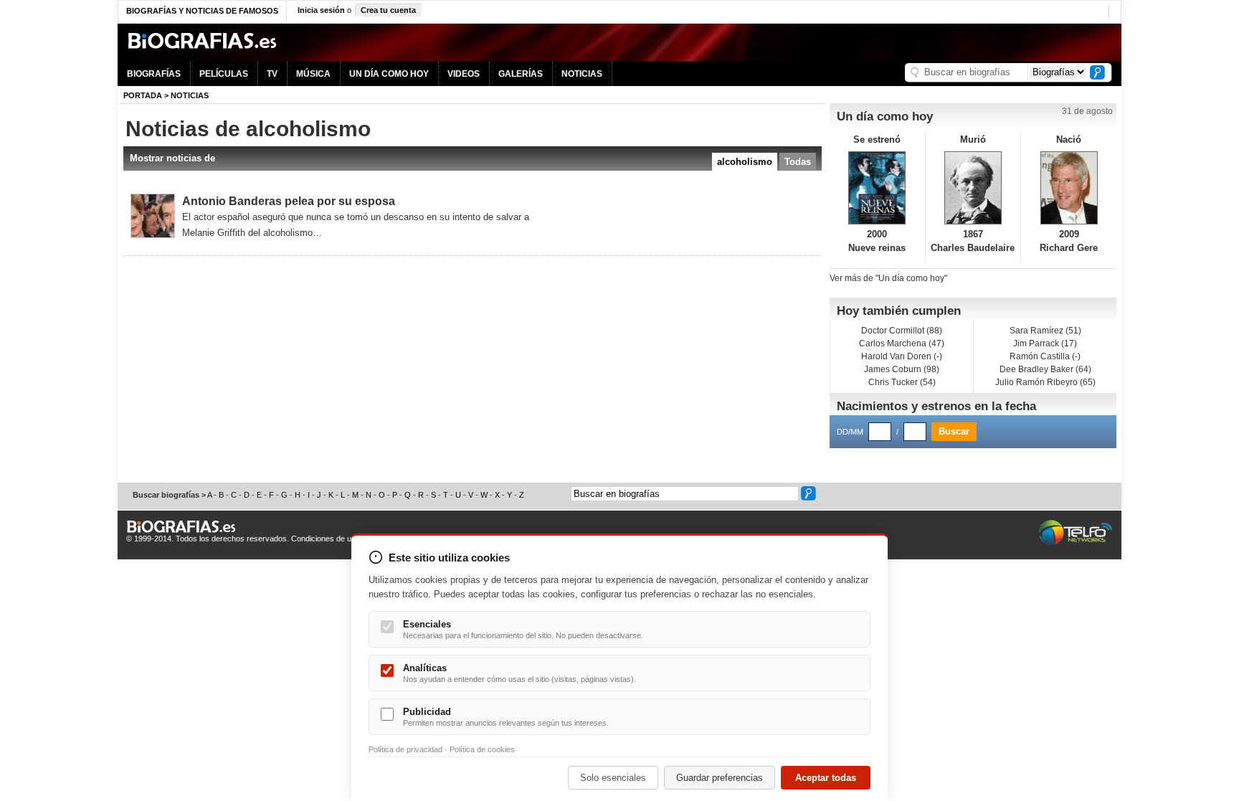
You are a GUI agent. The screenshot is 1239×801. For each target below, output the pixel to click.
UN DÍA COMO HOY (389, 74)
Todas (797, 161)
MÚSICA (313, 74)
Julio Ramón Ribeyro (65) (1045, 382)
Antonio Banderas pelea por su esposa (288, 201)
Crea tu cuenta (388, 10)
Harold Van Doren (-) (901, 356)
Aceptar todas (825, 777)
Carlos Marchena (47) (901, 343)
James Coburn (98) (901, 369)
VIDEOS (463, 74)
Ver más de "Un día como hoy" (888, 278)
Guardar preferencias (719, 777)
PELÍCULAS (223, 74)
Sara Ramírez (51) (1045, 331)
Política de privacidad (405, 749)
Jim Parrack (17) (1045, 343)
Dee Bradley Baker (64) (1045, 369)
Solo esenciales (613, 777)
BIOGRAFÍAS (154, 74)
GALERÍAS (520, 74)
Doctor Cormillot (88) (901, 331)
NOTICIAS (581, 74)
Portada (142, 95)
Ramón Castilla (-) (1045, 356)
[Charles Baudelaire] (973, 187)
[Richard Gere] (1068, 187)
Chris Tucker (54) (902, 382)
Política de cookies (482, 749)
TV (272, 74)
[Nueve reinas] (877, 187)
